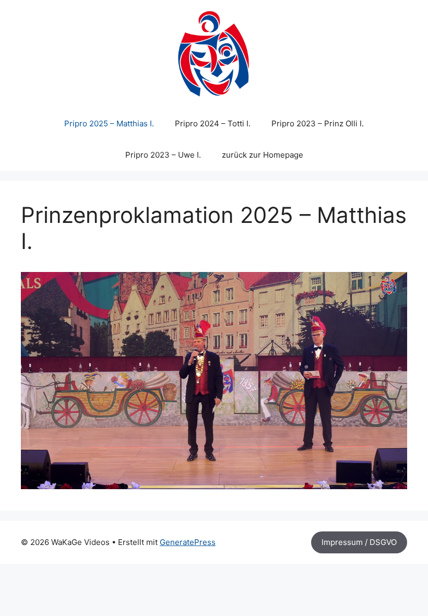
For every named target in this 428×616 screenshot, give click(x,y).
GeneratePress (188, 542)
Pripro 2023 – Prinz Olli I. (317, 123)
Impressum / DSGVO (359, 542)
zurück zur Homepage (262, 155)
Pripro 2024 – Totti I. (213, 123)
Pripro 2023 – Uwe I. (163, 155)
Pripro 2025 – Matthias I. (109, 123)
